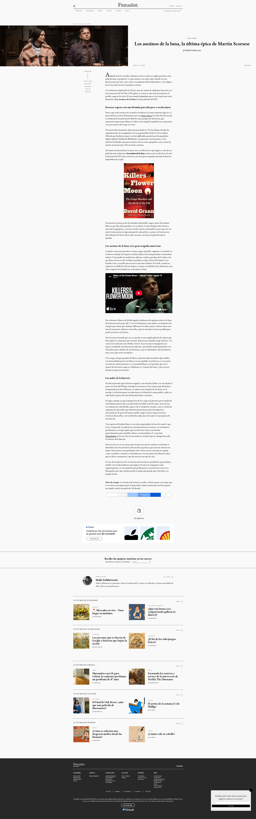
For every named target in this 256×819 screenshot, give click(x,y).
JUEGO (127, 10)
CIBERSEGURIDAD (111, 776)
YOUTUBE (147, 791)
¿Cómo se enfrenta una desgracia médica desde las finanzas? (107, 734)
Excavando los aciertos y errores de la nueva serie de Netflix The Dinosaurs (163, 676)
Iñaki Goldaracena (193, 50)
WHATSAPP (87, 84)
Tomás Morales (152, 645)
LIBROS (124, 777)
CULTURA (125, 773)
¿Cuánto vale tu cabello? (161, 734)
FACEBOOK (87, 86)
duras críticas (146, 115)
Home (74, 24)
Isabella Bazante (152, 618)
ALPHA (75, 781)
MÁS (155, 773)
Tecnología (90, 10)
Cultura (109, 10)
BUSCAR (171, 6)
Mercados (95, 607)
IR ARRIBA (179, 766)
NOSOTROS (157, 782)
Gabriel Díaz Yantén (153, 682)
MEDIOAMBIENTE (94, 776)
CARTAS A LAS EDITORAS (142, 778)
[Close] (251, 790)
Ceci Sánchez (152, 737)
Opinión (118, 10)
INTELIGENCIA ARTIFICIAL (110, 778)
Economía (78, 10)
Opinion (94, 727)
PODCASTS (157, 777)
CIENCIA (92, 773)
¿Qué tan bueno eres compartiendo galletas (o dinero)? (162, 611)
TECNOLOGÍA (110, 773)
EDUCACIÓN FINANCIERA (76, 776)
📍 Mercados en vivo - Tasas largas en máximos (108, 611)
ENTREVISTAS (158, 776)
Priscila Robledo (97, 616)
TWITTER (88, 89)
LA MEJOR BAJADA (159, 779)
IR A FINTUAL (127, 805)
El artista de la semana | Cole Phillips (164, 705)
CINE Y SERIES (126, 776)
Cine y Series (86, 24)
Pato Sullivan (152, 710)
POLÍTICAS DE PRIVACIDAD (158, 786)
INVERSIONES (77, 779)
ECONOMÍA (77, 773)
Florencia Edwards (98, 647)
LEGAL (156, 784)
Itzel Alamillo (97, 740)
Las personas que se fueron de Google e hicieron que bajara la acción (109, 640)
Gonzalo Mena (97, 682)
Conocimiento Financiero (155, 605)
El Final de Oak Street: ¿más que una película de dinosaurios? (108, 705)
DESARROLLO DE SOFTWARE (110, 781)
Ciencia (100, 10)
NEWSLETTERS (158, 781)
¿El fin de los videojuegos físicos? (162, 640)
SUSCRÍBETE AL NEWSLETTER (172, 11)
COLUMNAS (141, 776)
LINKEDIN (88, 91)
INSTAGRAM (127, 791)
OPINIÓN (141, 773)
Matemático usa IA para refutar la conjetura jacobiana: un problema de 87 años (109, 676)
